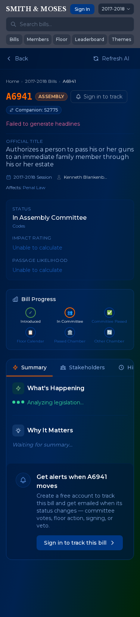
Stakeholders (87, 367)
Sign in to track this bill (75, 542)
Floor (62, 39)
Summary (34, 367)
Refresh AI (116, 58)
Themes (121, 39)
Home (12, 81)
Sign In (82, 9)
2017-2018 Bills (41, 81)
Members (38, 39)
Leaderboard (89, 39)
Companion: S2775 (36, 110)
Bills (14, 39)
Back (21, 58)
